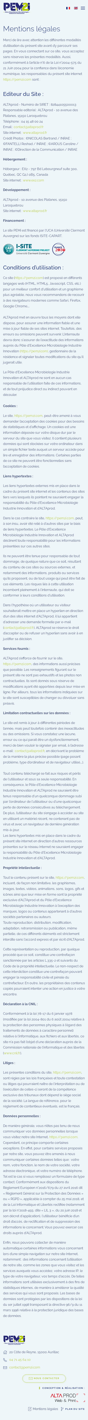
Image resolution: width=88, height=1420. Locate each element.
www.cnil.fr (12, 1053)
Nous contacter (46, 1378)
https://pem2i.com (17, 79)
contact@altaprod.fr (29, 127)
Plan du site (75, 1409)
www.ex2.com (33, 180)
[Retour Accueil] (17, 8)
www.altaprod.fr (35, 133)
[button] (83, 8)
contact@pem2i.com (24, 1367)
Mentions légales (45, 1409)
